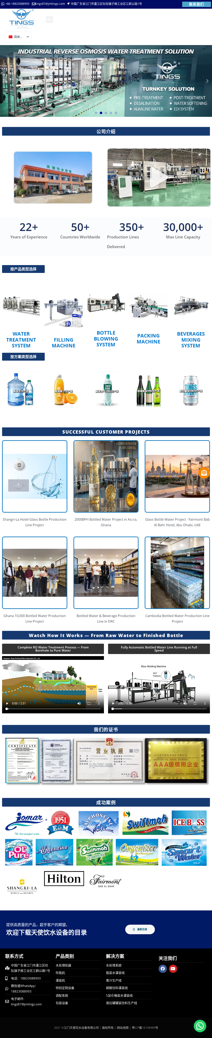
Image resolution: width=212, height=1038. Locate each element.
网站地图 (123, 1028)
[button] (49, 19)
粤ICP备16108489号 (145, 1028)
